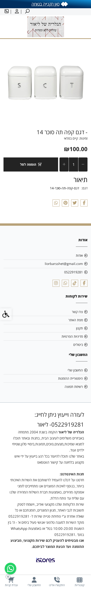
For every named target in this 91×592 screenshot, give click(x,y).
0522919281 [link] (73, 272)
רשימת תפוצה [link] (74, 386)
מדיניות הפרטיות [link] (72, 336)
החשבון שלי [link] (75, 370)
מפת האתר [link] (75, 320)
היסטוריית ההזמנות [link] (70, 378)
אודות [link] (79, 255)
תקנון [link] (79, 328)
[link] (79, 581)
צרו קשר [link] (77, 311)
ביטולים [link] (78, 344)
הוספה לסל (28, 164)
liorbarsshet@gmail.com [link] (64, 263)
